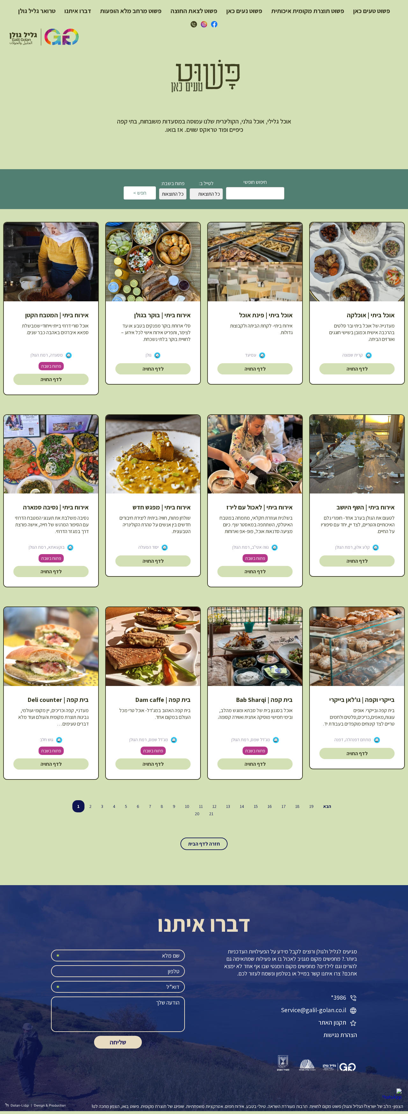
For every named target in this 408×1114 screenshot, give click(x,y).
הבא (327, 806)
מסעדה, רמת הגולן (47, 355)
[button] (255, 528)
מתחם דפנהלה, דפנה (352, 739)
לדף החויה (357, 368)
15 (256, 806)
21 (211, 814)
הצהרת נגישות (340, 1035)
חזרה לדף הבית (204, 843)
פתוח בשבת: (173, 183)
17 (283, 806)
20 (197, 814)
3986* (339, 997)
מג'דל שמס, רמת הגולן (250, 739)
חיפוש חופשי (255, 182)
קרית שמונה (352, 355)
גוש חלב (46, 739)
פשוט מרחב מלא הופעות (131, 11)
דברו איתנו (77, 11)
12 (214, 806)
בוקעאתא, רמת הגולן (46, 547)
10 (187, 806)
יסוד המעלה (148, 547)
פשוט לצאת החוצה (194, 11)
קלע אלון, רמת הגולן (352, 547)
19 (311, 806)
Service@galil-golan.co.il (313, 1010)
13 (228, 806)
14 (242, 806)
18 (297, 806)
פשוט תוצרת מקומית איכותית (307, 11)
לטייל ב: (206, 183)
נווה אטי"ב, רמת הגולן (250, 547)
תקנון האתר (332, 1022)
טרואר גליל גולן (36, 11)
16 (269, 806)
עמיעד (250, 355)
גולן (148, 355)
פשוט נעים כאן (244, 11)
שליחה (118, 1042)
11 (201, 806)
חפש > (139, 193)
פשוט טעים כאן (371, 11)
